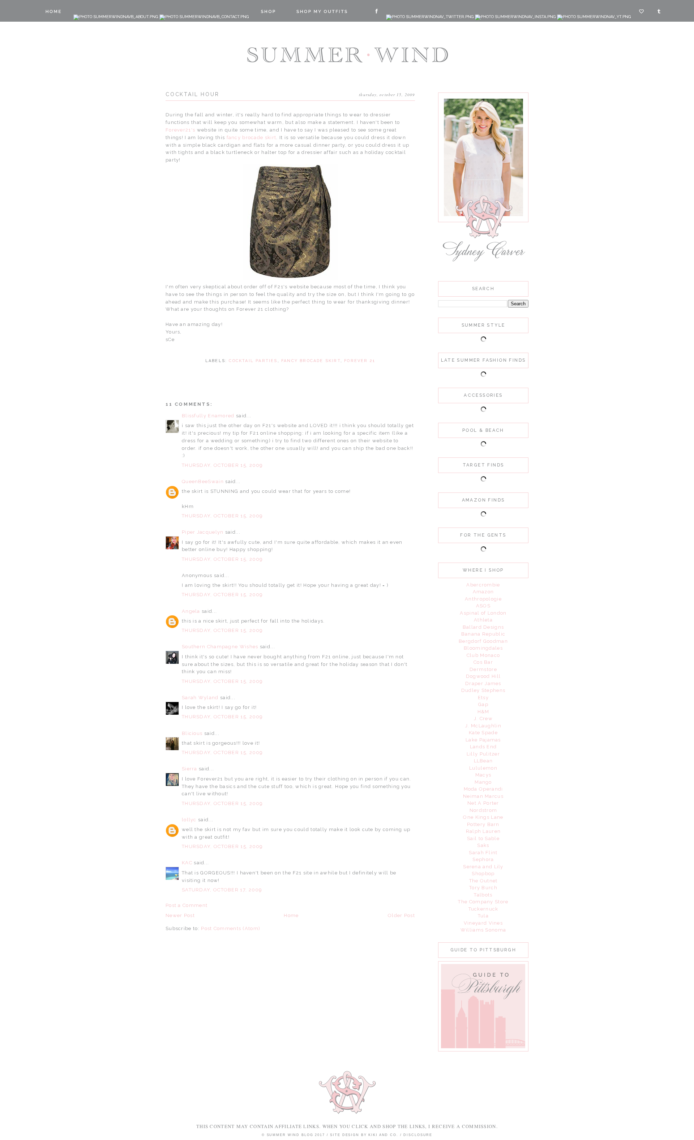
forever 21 (359, 360)
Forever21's (180, 130)
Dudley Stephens (483, 690)
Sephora (483, 859)
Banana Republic (483, 634)
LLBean (483, 760)
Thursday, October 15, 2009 (222, 465)
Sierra (190, 768)
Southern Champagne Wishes (220, 646)
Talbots (483, 895)
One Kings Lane (483, 817)
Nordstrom (483, 810)
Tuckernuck (483, 909)
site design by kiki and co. (365, 1135)
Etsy (483, 697)
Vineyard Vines (483, 923)
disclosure (417, 1135)
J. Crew (483, 718)
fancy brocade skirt (252, 137)
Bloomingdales (483, 648)
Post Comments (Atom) (230, 928)
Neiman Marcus (483, 796)
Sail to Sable (483, 838)
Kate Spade (483, 732)
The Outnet (483, 880)
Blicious (192, 733)
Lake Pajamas (483, 740)
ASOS (483, 605)
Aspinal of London (483, 613)
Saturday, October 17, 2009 (222, 889)
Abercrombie (483, 585)
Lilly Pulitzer (483, 754)
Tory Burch (483, 887)
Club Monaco (483, 655)
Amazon (483, 591)
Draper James (483, 683)
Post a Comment (186, 905)
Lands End (483, 746)
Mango (483, 782)
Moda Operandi (483, 789)
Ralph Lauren (483, 831)
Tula (483, 916)
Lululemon (483, 768)
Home (291, 915)
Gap (483, 704)
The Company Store (483, 901)
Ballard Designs (483, 627)
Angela (191, 611)
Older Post (401, 915)
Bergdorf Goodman (483, 641)
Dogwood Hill (483, 676)
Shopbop (483, 873)
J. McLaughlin (483, 725)
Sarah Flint (483, 852)
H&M (483, 711)
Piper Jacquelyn (203, 532)
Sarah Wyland (200, 697)
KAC (187, 862)
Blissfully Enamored (208, 415)
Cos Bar (483, 662)
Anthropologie (483, 599)
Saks (483, 845)
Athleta (483, 620)
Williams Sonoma (483, 930)
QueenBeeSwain (203, 481)
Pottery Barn (483, 824)
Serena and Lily (483, 866)
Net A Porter (483, 803)
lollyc (189, 819)
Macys (483, 775)
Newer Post (180, 915)
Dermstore (483, 669)
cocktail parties (253, 360)
